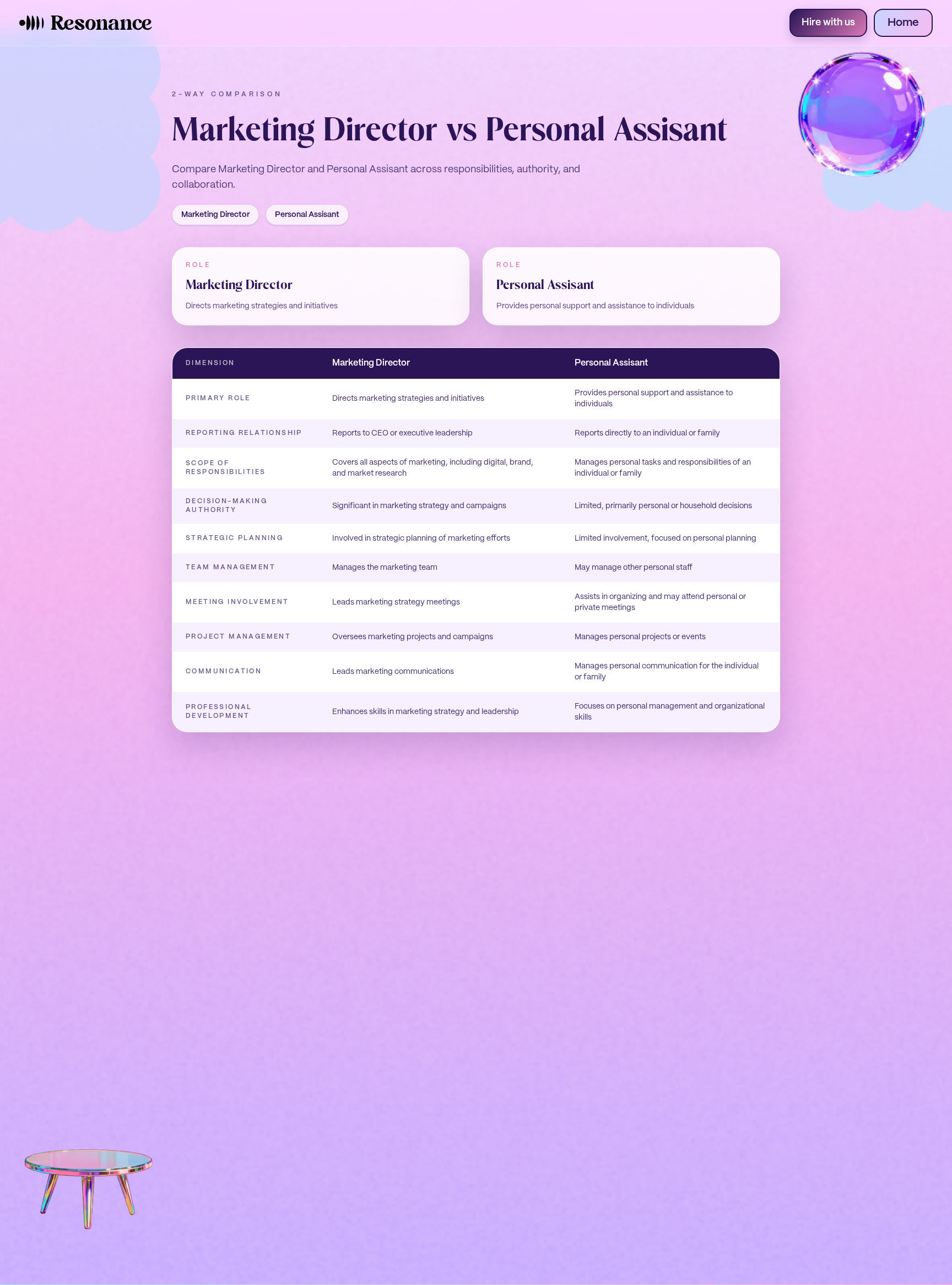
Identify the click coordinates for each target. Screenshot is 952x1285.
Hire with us (828, 23)
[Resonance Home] (86, 22)
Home (903, 23)
